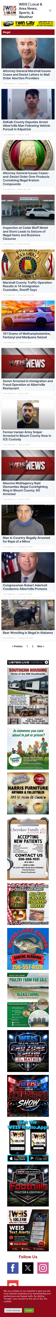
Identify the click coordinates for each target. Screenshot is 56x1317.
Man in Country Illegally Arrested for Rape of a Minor (26, 539)
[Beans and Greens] (28, 904)
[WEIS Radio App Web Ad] (28, 1140)
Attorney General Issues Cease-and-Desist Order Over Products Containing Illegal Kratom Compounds (26, 178)
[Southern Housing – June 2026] (28, 696)
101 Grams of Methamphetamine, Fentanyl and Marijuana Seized (27, 335)
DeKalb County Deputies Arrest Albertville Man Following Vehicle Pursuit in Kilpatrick (26, 125)
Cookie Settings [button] (13, 1310)
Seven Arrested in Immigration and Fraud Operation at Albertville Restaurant (28, 384)
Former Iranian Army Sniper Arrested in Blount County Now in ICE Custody (27, 435)
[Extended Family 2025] (28, 748)
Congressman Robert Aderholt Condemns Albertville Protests (25, 587)
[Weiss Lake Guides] (28, 948)
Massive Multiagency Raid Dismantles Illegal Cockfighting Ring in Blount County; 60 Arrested (25, 488)
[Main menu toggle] (50, 11)
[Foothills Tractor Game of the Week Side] (28, 1185)
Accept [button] (29, 1310)
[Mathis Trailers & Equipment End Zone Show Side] (28, 1051)
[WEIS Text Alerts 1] (28, 1230)
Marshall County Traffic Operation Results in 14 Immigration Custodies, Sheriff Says (27, 286)
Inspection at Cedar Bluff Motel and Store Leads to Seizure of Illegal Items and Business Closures (25, 233)
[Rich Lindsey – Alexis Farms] (28, 1000)
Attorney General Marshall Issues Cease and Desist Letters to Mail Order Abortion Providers (27, 74)
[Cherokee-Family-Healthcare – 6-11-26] (28, 848)
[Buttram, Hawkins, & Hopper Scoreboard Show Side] (28, 1095)
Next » (40, 646)
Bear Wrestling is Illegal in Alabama (28, 632)
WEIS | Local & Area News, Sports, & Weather (30, 10)
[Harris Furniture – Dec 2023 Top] (28, 793)
